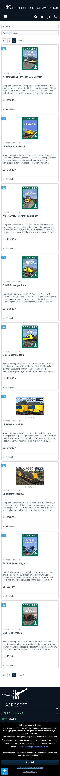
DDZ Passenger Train (13, 355)
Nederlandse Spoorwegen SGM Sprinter (22, 77)
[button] (4, 771)
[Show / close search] (35, 17)
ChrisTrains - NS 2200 (13, 494)
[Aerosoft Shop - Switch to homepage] (30, 8)
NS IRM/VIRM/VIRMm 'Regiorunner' (20, 216)
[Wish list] (42, 17)
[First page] (4, 40)
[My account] (49, 17)
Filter (8, 27)
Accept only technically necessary (30, 768)
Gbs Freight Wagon (12, 633)
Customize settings (30, 772)
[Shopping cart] (55, 17)
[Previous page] (9, 40)
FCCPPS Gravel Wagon (14, 563)
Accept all (30, 762)
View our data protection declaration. (34, 747)
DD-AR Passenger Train (14, 285)
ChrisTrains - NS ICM (13, 424)
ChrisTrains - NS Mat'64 (14, 146)
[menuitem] (5, 17)
